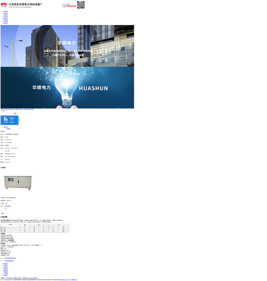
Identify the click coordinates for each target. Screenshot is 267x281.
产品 (3, 110)
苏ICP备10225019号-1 (65, 279)
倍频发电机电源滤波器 (29, 109)
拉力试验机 (9, 278)
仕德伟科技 (74, 279)
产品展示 (5, 127)
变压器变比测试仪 (19, 109)
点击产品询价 (7, 206)
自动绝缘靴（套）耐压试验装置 (30, 278)
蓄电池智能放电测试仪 (10, 258)
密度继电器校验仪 (9, 260)
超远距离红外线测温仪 (9, 109)
